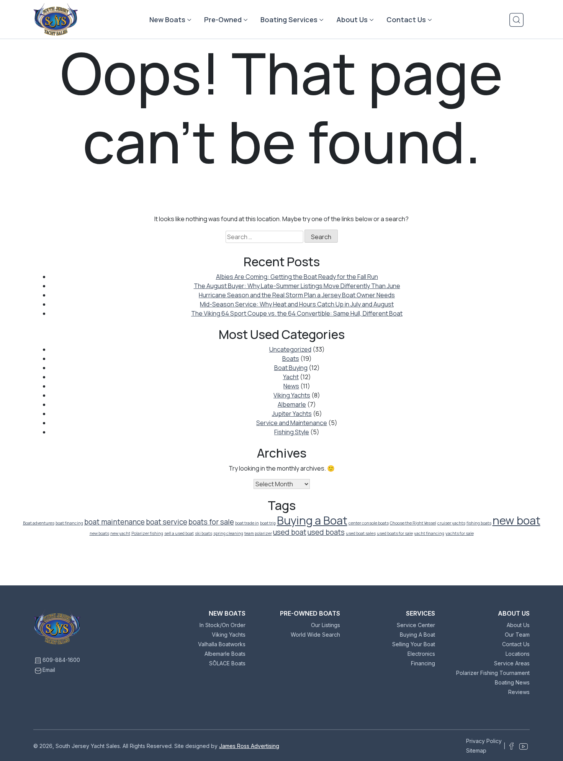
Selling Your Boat (413, 644)
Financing (423, 663)
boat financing (69, 523)
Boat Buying (291, 367)
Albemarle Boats (225, 653)
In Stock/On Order (222, 625)
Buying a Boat (312, 520)
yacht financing (429, 533)
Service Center (416, 625)
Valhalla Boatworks (221, 644)
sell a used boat (179, 533)
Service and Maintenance (291, 423)
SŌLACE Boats (227, 663)
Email (49, 669)
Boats (290, 358)
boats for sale (211, 522)
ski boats (203, 533)
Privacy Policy (484, 741)
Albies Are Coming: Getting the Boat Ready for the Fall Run (297, 276)
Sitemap (476, 750)
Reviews (519, 692)
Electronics (421, 653)
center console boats (369, 523)
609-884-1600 (61, 660)
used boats (326, 532)
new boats (99, 533)
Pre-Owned (223, 19)
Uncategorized (290, 349)
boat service (166, 522)
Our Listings (325, 625)
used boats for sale (395, 533)
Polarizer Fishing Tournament (493, 673)
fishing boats (478, 523)
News (291, 386)
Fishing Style (291, 432)
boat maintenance (114, 522)
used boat (289, 532)
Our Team (517, 634)
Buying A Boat (417, 634)
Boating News (512, 682)
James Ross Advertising (249, 746)
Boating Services (289, 19)
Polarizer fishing (147, 533)
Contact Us (406, 19)
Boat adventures (38, 523)
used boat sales (361, 533)
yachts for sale (459, 533)
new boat (516, 520)
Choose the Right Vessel (413, 523)
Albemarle (292, 404)
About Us (352, 19)
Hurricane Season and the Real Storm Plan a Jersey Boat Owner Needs (297, 295)
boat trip (268, 523)
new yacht (120, 533)
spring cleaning (228, 533)
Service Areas (512, 663)
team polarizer (258, 533)
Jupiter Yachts (292, 413)
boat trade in (247, 523)
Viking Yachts (291, 395)
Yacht (291, 377)
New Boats (167, 19)
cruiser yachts (451, 523)
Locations (518, 653)
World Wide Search (315, 634)
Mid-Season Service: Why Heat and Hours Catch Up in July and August (297, 304)
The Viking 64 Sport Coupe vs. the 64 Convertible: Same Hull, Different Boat (297, 313)
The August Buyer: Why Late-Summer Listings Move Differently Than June (297, 286)
